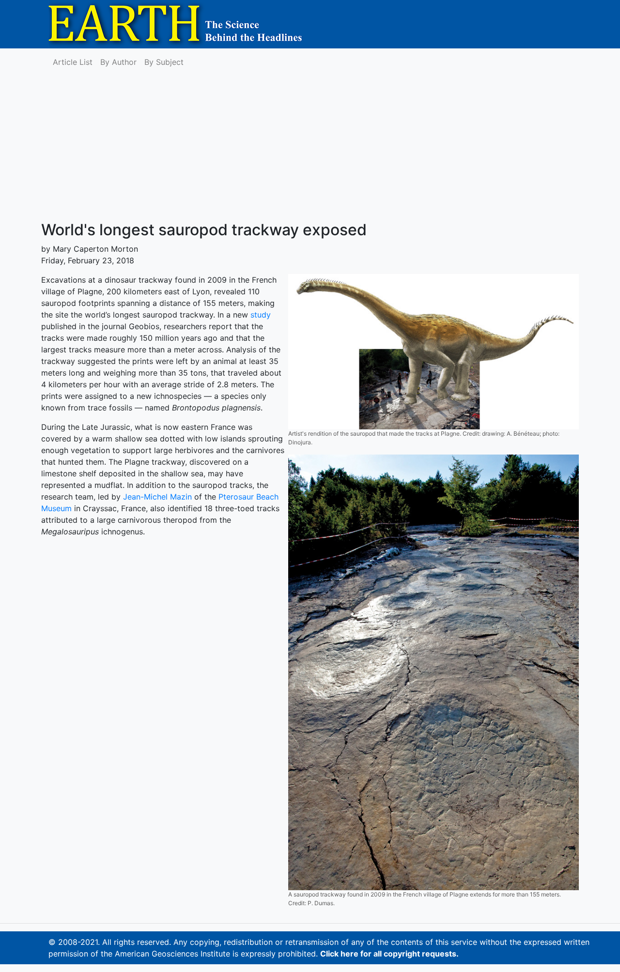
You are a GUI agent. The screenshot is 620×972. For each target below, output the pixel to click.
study (260, 314)
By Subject (164, 62)
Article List (73, 62)
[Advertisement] (310, 148)
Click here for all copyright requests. (389, 953)
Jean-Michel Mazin (157, 496)
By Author (118, 62)
